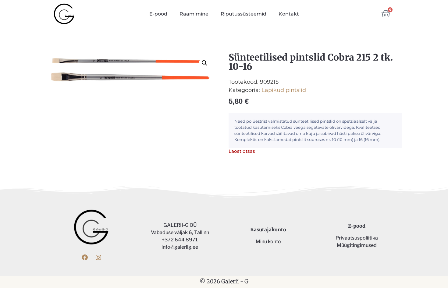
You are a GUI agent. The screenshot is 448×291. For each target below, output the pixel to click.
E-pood (158, 14)
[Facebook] (85, 257)
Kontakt (289, 14)
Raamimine (194, 14)
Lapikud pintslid (283, 90)
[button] (204, 63)
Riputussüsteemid (243, 14)
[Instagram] (98, 257)
